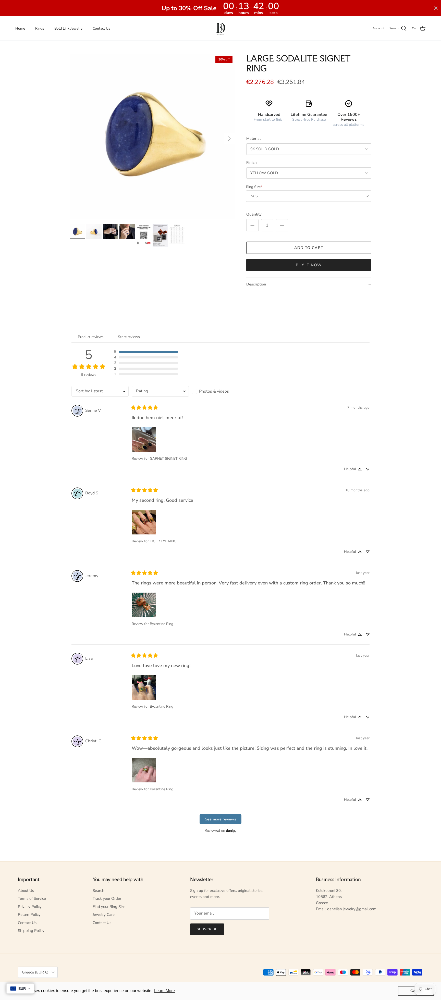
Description (256, 284)
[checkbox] (220, 391)
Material (253, 138)
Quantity (254, 214)
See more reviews (220, 819)
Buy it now (309, 265)
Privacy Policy (30, 906)
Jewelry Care (104, 914)
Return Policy (29, 914)
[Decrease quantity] (252, 225)
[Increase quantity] (282, 225)
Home (20, 28)
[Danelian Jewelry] (221, 28)
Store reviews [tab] (129, 336)
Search (98, 890)
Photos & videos (214, 391)
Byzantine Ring (161, 623)
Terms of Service (32, 898)
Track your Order (107, 898)
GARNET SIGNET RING (168, 458)
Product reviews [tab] (91, 336)
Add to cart (308, 247)
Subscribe (207, 929)
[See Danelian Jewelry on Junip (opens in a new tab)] (231, 830)
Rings (39, 28)
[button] (146, 351)
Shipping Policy (31, 930)
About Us (26, 890)
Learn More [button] (164, 991)
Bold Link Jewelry (68, 28)
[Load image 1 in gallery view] (152, 136)
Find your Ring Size (109, 906)
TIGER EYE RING (163, 541)
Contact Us (101, 28)
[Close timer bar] (436, 8)
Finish (251, 162)
